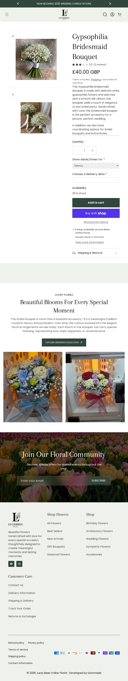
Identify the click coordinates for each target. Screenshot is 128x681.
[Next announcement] (110, 3)
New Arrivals (55, 539)
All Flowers (54, 523)
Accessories (94, 554)
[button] (7, 14)
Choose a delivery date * (89, 174)
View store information (89, 242)
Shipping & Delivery (21, 601)
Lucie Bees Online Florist (52, 673)
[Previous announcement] (18, 3)
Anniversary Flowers (99, 531)
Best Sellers (54, 531)
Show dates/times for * (88, 159)
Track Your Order (19, 608)
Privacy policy (36, 642)
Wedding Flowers (97, 539)
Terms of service (18, 649)
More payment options (96, 222)
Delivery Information (21, 593)
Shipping (96, 79)
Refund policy (16, 642)
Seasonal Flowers (58, 554)
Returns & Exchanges (22, 616)
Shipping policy (17, 656)
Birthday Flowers (97, 523)
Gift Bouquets (56, 547)
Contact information (20, 663)
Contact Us (15, 585)
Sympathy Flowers (98, 547)
